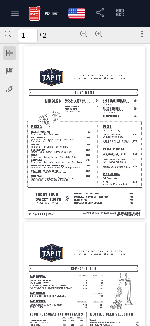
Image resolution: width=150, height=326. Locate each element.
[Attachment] (9, 89)
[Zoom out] (83, 34)
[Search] (8, 34)
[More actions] (142, 34)
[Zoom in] (98, 34)
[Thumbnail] (9, 53)
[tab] (9, 55)
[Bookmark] (9, 71)
